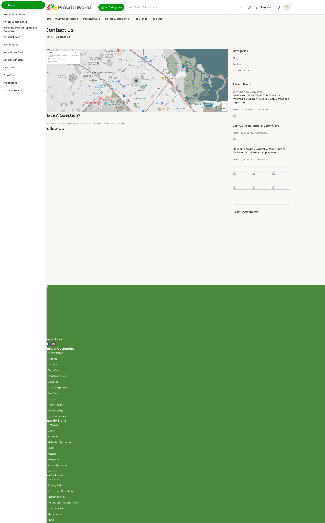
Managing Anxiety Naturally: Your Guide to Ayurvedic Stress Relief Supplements (259, 150)
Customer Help (57, 508)
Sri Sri (51, 448)
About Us (53, 479)
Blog (235, 58)
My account (55, 514)
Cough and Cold (57, 376)
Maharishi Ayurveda (59, 442)
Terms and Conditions (61, 491)
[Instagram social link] (53, 344)
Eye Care (53, 393)
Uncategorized (242, 70)
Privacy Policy (56, 485)
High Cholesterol (58, 416)
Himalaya (53, 425)
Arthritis (52, 358)
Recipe (237, 64)
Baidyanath (54, 459)
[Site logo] (68, 7)
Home (48, 37)
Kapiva (52, 453)
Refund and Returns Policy (63, 502)
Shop (51, 520)
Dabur (51, 430)
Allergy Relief (55, 353)
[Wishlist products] (278, 7)
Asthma (52, 364)
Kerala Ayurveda (57, 465)
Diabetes (53, 382)
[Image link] (141, 310)
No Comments (259, 109)
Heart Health (55, 405)
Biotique (53, 471)
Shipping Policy (56, 497)
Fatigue (52, 399)
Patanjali (53, 436)
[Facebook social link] (47, 344)
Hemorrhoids (55, 410)
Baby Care (54, 370)
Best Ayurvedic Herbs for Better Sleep (256, 125)
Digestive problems (59, 387)
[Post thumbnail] (248, 91)
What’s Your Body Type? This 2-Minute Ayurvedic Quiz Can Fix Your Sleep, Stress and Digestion (261, 99)
